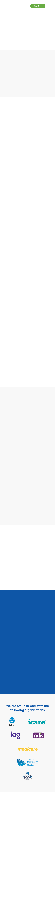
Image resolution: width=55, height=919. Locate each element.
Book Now (38, 6)
